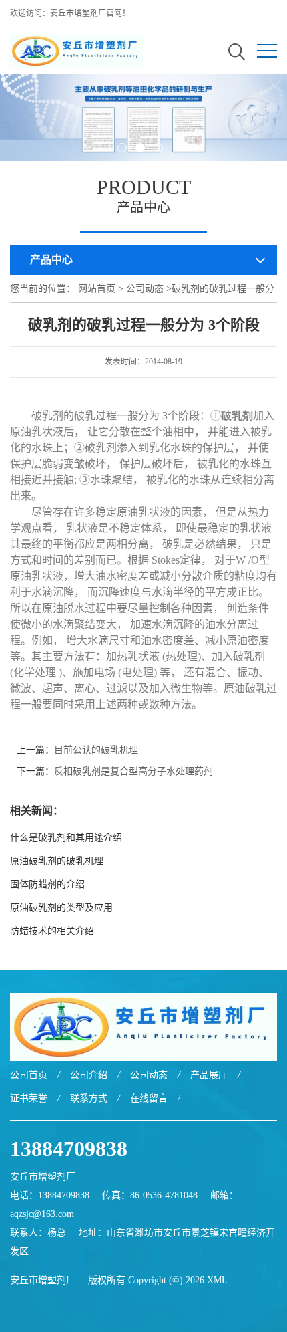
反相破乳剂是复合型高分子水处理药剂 (133, 771)
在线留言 (149, 1098)
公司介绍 (88, 1075)
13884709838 (68, 1149)
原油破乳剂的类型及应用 (65, 908)
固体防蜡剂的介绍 (47, 884)
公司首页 (28, 1075)
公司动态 (145, 289)
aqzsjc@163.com (42, 1214)
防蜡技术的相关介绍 (52, 931)
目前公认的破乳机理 (96, 750)
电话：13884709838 (49, 1195)
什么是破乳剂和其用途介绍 (66, 837)
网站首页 (96, 289)
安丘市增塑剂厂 (42, 1280)
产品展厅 (209, 1075)
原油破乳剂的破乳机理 (56, 861)
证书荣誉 (28, 1098)
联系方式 (88, 1098)
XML (217, 1280)
